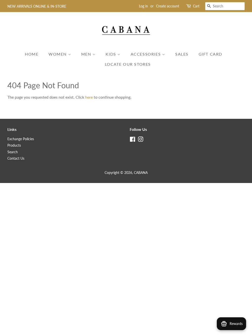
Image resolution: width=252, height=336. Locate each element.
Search (12, 152)
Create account (167, 6)
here (89, 97)
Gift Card (210, 54)
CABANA (141, 173)
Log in (143, 6)
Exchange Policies (20, 139)
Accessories (146, 54)
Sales (182, 54)
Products (14, 145)
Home (31, 54)
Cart (196, 6)
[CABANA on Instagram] (140, 140)
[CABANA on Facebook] (132, 140)
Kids (111, 54)
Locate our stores (128, 64)
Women (58, 54)
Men (87, 54)
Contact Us (15, 158)
